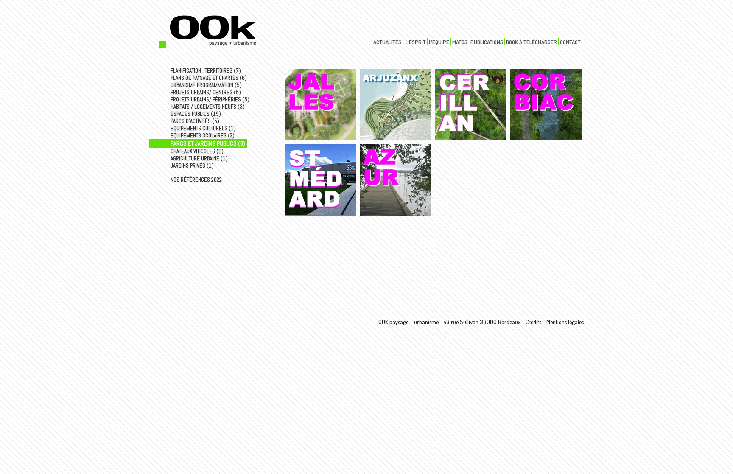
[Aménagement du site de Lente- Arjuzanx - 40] (395, 104)
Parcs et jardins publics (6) (208, 143)
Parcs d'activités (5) (195, 121)
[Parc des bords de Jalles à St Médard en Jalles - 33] (320, 104)
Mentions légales (565, 321)
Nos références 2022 (196, 179)
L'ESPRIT (416, 42)
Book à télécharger (531, 42)
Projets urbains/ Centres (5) (206, 92)
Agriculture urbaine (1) (199, 158)
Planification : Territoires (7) (206, 70)
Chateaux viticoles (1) (197, 151)
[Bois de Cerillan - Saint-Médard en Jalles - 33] (470, 104)
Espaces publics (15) (196, 114)
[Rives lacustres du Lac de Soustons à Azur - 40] (395, 180)
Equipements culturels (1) (203, 128)
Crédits (533, 321)
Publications (486, 42)
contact (570, 42)
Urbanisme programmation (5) (206, 85)
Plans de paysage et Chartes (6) (209, 77)
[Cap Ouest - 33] (320, 180)
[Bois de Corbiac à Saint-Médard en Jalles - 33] (546, 104)
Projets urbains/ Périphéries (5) (210, 99)
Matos (459, 42)
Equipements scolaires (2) (203, 135)
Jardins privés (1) (192, 165)
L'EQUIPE (439, 42)
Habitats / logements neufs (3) (208, 106)
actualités (387, 42)
